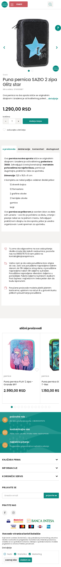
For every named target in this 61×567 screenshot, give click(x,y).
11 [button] (46, 407)
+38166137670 (38, 421)
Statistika (22, 554)
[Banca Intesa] (40, 521)
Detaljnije (53, 98)
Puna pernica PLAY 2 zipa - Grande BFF (18, 383)
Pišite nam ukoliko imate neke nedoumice (29, 433)
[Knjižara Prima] (4, 4)
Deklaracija (24, 149)
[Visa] (8, 521)
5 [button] (25, 407)
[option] (30, 43)
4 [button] (22, 407)
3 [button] (19, 407)
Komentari (38, 149)
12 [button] (49, 407)
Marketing (37, 554)
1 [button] (11, 407)
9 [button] (39, 407)
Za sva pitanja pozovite (21, 421)
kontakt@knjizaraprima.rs (21, 256)
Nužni (9, 554)
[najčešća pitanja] (5, 445)
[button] (50, 4)
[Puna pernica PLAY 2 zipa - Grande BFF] (21, 354)
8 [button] (36, 407)
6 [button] (29, 407)
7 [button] (32, 407)
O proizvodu (9, 149)
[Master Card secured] (19, 521)
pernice (7, 376)
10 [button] (42, 407)
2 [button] (32, 71)
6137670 (23, 253)
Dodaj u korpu (35, 121)
